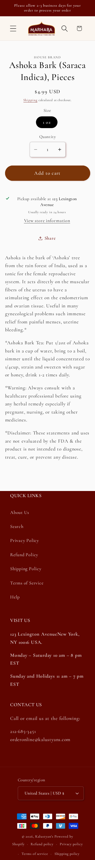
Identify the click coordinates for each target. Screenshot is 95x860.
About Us (19, 512)
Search (17, 526)
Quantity (47, 136)
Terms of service (35, 854)
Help (15, 597)
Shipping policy (67, 854)
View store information (47, 220)
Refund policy (42, 844)
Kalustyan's (44, 836)
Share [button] (50, 238)
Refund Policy (24, 554)
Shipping (30, 100)
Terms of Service (26, 583)
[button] (13, 28)
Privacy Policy (24, 540)
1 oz (47, 122)
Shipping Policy (26, 568)
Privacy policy (71, 844)
